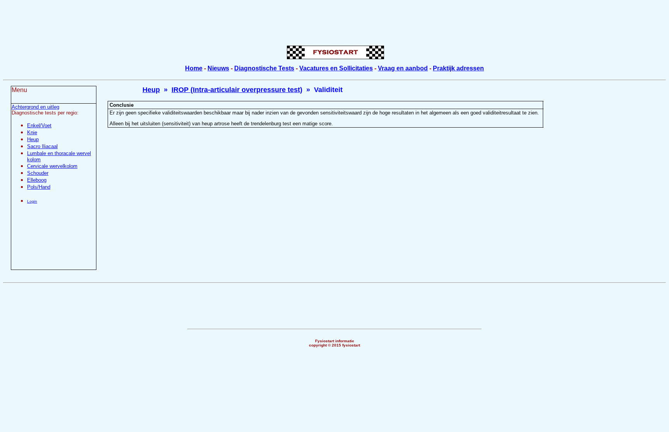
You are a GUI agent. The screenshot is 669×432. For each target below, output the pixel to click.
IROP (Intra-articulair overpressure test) (237, 90)
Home (193, 68)
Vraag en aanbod (403, 68)
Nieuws (218, 68)
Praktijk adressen (458, 68)
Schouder (37, 173)
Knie (32, 132)
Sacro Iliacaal (42, 146)
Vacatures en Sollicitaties (336, 68)
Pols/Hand (38, 187)
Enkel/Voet (39, 125)
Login (32, 201)
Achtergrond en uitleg (35, 107)
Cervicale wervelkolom (52, 166)
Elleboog (36, 180)
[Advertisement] (334, 20)
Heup (33, 139)
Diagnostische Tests (264, 68)
